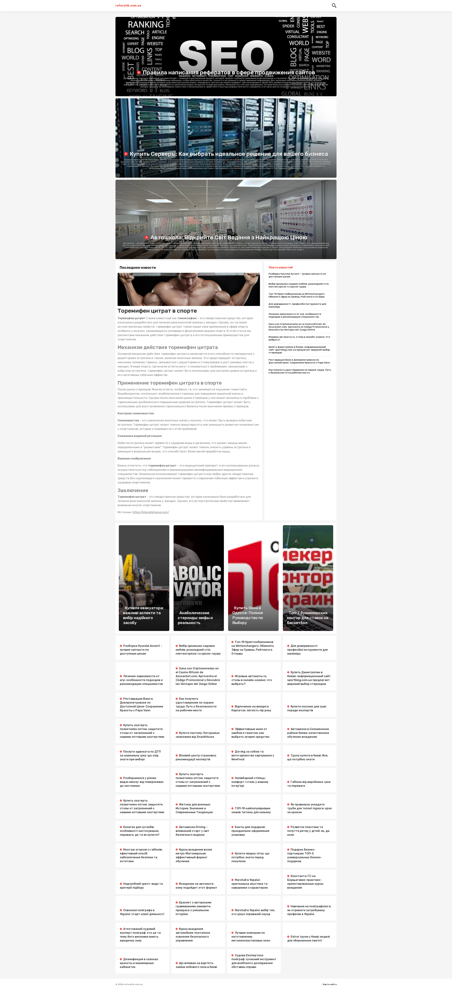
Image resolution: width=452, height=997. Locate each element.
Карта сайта (330, 984)
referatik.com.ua (128, 5)
